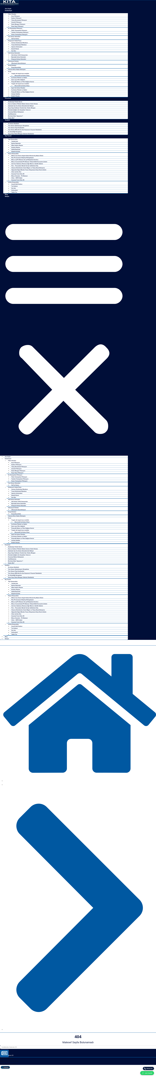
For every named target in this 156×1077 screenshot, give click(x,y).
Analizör (7, 120)
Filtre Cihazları (12, 14)
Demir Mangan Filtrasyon (18, 24)
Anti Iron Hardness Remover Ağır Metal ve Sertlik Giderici (27, 163)
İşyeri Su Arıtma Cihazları (18, 88)
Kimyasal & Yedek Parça (14, 40)
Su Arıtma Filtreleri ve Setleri (19, 77)
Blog (6, 194)
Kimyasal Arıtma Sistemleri (18, 59)
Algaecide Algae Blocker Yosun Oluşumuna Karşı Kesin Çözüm (28, 169)
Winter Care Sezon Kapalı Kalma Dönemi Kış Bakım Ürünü (27, 155)
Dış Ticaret (8, 136)
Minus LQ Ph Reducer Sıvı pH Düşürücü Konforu (24, 159)
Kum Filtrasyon (15, 16)
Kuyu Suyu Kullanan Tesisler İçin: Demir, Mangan (21, 107)
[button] (64, 325)
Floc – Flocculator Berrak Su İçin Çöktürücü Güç (24, 165)
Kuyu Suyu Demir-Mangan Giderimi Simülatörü (21, 133)
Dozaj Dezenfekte (16, 67)
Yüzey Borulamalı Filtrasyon (19, 20)
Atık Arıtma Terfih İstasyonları (19, 55)
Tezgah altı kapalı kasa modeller (20, 73)
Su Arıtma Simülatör (13, 123)
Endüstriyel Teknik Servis (15, 101)
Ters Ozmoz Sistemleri (14, 36)
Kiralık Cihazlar (15, 96)
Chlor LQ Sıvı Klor (16, 171)
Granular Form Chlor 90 (17, 174)
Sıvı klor (13, 188)
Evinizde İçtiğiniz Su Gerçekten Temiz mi (19, 110)
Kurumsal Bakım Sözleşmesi (16, 112)
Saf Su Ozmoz (15, 38)
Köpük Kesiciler (15, 151)
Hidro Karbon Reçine (17, 145)
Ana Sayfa (8, 8)
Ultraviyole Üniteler (13, 61)
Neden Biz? (11, 118)
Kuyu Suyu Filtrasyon (17, 26)
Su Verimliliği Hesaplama (15, 131)
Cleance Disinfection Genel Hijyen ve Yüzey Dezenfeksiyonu (28, 167)
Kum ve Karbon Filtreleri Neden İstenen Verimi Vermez (23, 103)
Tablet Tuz (14, 192)
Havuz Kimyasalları (13, 153)
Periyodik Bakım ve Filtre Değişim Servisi (22, 81)
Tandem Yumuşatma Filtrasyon (19, 32)
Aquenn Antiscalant (16, 46)
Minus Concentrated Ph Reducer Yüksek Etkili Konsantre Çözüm (29, 161)
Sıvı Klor (13, 50)
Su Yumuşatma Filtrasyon (15, 28)
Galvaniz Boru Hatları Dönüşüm (17, 69)
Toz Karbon (14, 186)
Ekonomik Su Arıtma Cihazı (22, 75)
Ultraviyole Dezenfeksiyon (18, 63)
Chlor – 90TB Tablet (16, 178)
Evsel (9, 71)
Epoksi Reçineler (16, 143)
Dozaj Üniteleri (12, 65)
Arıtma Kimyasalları (13, 182)
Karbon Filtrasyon (16, 18)
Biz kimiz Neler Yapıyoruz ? (15, 116)
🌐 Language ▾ (5, 1067)
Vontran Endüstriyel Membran (19, 42)
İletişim (7, 196)
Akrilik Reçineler (15, 149)
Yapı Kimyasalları (13, 139)
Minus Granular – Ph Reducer (19, 176)
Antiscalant (14, 190)
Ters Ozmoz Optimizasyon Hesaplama (18, 125)
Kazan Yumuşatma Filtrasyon (19, 34)
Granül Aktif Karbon (16, 184)
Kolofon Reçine (15, 147)
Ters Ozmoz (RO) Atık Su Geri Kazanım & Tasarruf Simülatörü (25, 129)
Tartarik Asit (14, 141)
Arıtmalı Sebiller (15, 94)
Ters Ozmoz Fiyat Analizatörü (16, 127)
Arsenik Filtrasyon (16, 22)
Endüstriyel (8, 10)
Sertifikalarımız (12, 114)
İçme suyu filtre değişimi (18, 79)
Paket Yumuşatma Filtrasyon (19, 30)
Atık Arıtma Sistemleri (14, 53)
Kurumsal (8, 98)
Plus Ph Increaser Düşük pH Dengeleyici (22, 157)
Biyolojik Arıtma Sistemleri (18, 57)
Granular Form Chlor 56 (17, 180)
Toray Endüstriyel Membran (19, 44)
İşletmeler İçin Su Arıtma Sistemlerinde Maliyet (21, 105)
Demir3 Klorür (15, 48)
